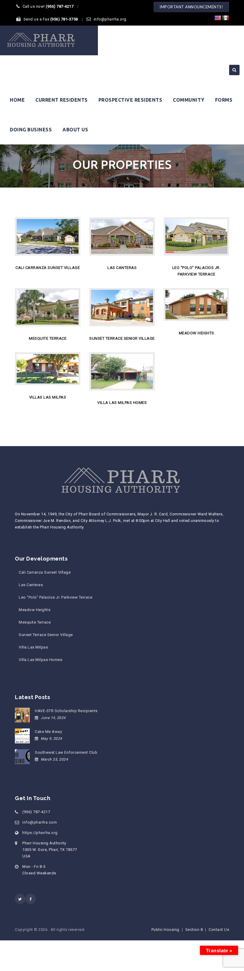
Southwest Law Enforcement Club (66, 752)
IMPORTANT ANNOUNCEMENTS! (191, 6)
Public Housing (165, 929)
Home (17, 100)
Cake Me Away (48, 731)
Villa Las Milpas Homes (40, 659)
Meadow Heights (34, 610)
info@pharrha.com (39, 822)
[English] (217, 18)
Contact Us (219, 929)
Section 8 (194, 929)
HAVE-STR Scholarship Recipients (66, 711)
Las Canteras (31, 585)
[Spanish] (225, 18)
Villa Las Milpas (33, 647)
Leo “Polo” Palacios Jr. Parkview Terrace (55, 597)
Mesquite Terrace (35, 622)
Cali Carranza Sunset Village (45, 572)
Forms (224, 100)
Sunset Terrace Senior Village (46, 634)
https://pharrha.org (40, 832)
